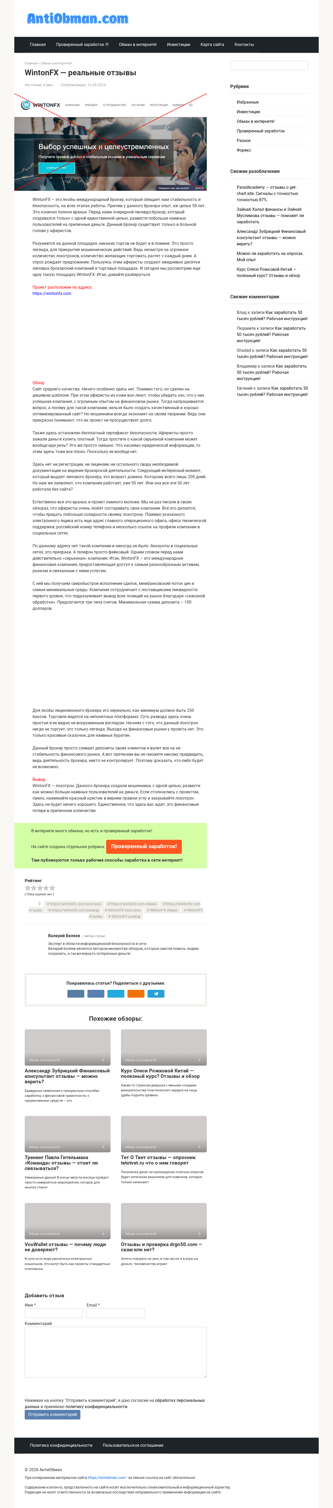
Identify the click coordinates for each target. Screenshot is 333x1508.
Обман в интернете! (138, 44)
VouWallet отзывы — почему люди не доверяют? (65, 1247)
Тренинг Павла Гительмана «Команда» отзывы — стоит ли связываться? (61, 1162)
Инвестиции (178, 44)
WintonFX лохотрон (124, 910)
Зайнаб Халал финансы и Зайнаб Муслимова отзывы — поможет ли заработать (270, 215)
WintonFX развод (126, 916)
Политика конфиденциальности (61, 1445)
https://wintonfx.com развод (75, 910)
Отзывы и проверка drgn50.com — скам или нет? (161, 1247)
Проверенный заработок (261, 131)
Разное (244, 140)
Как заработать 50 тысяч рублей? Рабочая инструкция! (271, 334)
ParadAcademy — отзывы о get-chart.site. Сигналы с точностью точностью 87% (267, 193)
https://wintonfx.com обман (134, 904)
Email (93, 1305)
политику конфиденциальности (96, 1406)
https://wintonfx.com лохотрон (75, 904)
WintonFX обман (164, 910)
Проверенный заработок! (144, 846)
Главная (38, 44)
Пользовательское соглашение (133, 1445)
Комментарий (38, 1323)
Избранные (248, 102)
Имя (30, 1305)
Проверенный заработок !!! (82, 44)
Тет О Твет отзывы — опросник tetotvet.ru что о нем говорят (158, 1160)
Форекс (244, 150)
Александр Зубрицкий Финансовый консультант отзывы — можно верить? (67, 1076)
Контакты (244, 44)
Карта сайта (212, 44)
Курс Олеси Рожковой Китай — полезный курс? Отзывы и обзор (160, 1073)
